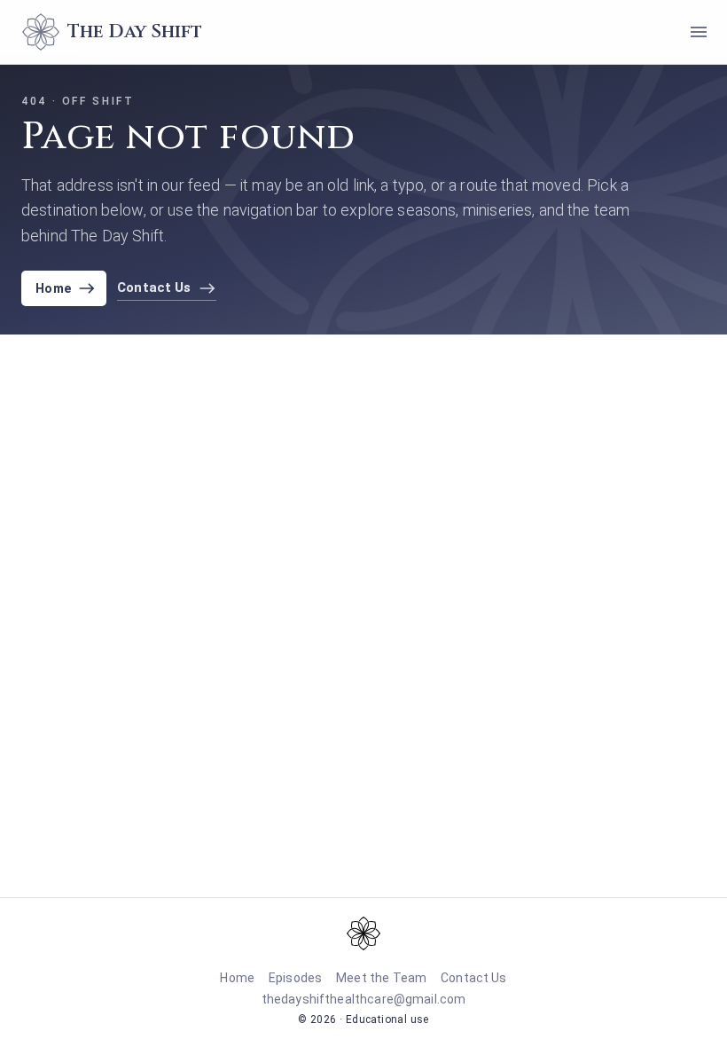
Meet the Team (381, 978)
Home (53, 288)
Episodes (295, 978)
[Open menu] (698, 32)
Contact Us (474, 978)
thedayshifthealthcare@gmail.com (364, 999)
